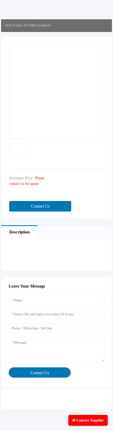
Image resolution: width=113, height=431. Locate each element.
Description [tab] (19, 232)
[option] (17, 151)
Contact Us (40, 206)
